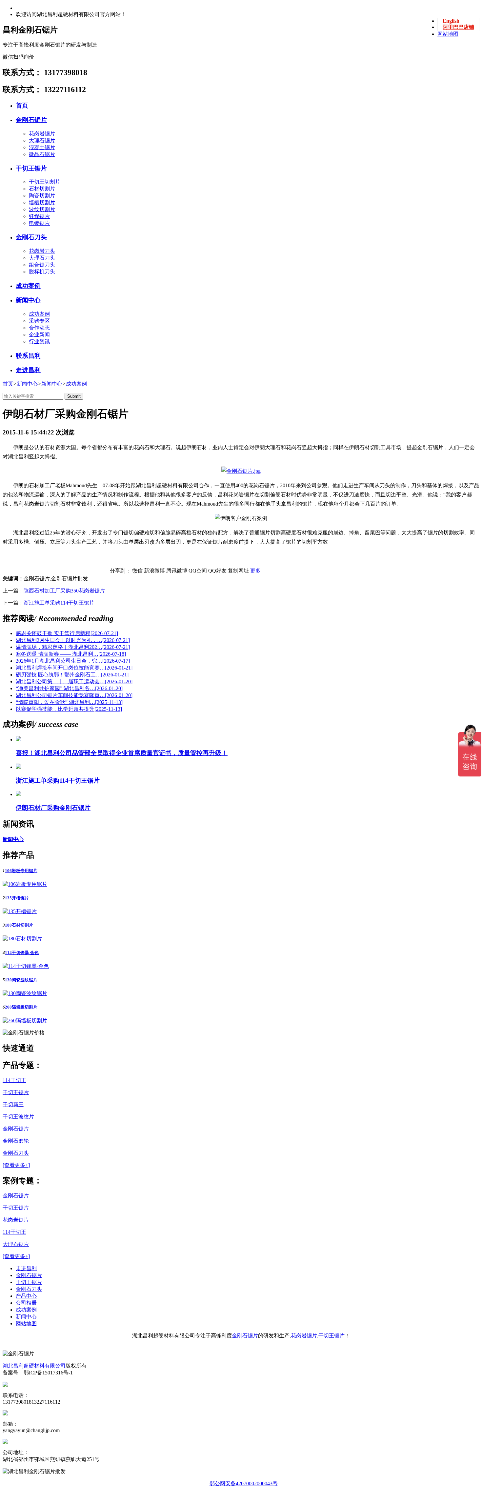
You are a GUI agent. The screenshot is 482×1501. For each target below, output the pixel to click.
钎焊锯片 (39, 216)
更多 (255, 570)
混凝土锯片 (42, 147)
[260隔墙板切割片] (25, 1020)
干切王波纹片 (18, 1116)
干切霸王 (13, 1104)
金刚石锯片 (31, 119)
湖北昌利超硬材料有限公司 (34, 1366)
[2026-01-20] (74, 681)
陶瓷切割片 (42, 195)
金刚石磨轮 (16, 1141)
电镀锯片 (39, 223)
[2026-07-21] (67, 633)
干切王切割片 (44, 182)
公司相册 (26, 1303)
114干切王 (14, 1080)
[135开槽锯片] (20, 911)
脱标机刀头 (42, 271)
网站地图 (447, 34)
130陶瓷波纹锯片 (21, 979)
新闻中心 (28, 300)
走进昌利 (28, 370)
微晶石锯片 (42, 154)
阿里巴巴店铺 (458, 27)
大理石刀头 (42, 258)
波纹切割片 (42, 209)
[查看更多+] (16, 1165)
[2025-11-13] (69, 702)
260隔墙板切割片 (21, 1007)
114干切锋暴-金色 (22, 952)
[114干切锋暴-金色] (26, 966)
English (451, 21)
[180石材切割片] (22, 938)
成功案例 (28, 285)
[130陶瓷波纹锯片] (25, 993)
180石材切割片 (19, 925)
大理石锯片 (42, 140)
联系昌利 (28, 355)
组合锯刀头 (42, 265)
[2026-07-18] (71, 654)
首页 (22, 105)
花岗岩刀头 (42, 251)
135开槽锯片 (17, 897)
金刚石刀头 (31, 237)
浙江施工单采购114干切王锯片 (59, 603)
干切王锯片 (31, 168)
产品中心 (26, 1296)
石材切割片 (42, 188)
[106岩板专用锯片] (25, 884)
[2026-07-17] (73, 661)
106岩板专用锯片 (21, 870)
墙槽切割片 (42, 202)
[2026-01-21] (74, 667)
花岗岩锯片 (42, 133)
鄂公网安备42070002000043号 (244, 1483)
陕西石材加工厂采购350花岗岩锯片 (64, 590)
